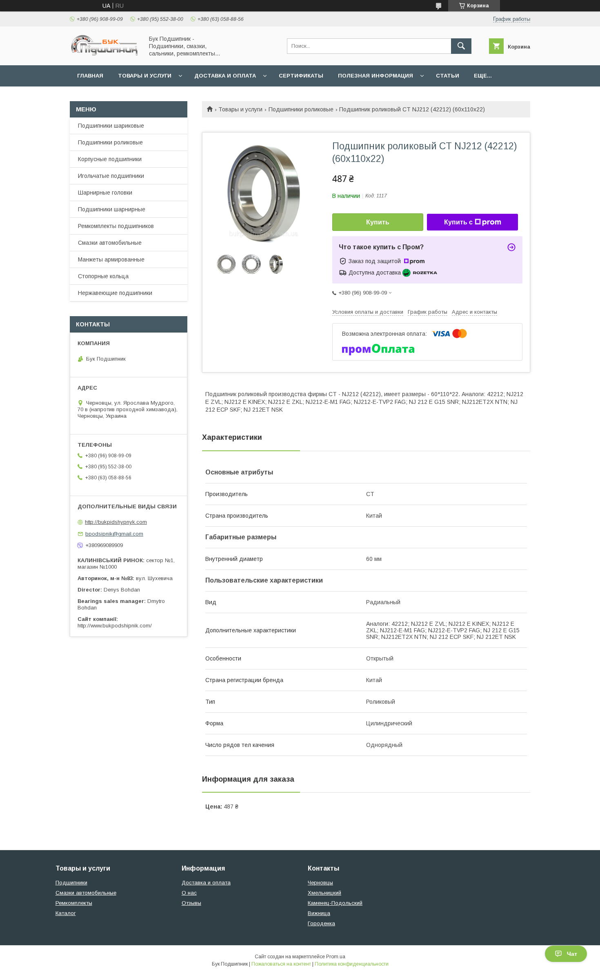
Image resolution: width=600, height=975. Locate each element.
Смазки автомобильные (110, 242)
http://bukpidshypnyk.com (116, 522)
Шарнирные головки (105, 192)
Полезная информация (375, 76)
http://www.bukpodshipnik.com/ (115, 626)
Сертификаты (301, 76)
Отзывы (191, 903)
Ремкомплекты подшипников (116, 226)
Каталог (66, 913)
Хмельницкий (324, 893)
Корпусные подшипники (110, 159)
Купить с (458, 222)
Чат (572, 954)
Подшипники (71, 883)
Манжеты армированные (111, 259)
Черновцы (320, 883)
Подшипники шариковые (111, 125)
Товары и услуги (144, 76)
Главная (90, 76)
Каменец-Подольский (335, 903)
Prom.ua (335, 956)
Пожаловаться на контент (281, 964)
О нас (189, 893)
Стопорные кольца (103, 276)
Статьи (447, 76)
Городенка (321, 923)
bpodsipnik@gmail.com (114, 534)
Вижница (319, 913)
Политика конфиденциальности (352, 964)
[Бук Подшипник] (104, 54)
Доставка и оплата (225, 76)
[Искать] (461, 46)
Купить (377, 222)
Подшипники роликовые (301, 109)
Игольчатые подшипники (111, 176)
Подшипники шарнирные (111, 209)
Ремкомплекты (74, 903)
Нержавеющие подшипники (115, 293)
